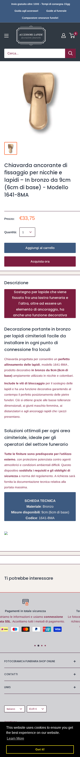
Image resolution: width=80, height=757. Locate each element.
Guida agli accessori (26, 10)
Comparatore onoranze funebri (40, 17)
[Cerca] (70, 53)
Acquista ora (40, 261)
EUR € (33, 708)
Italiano (11, 708)
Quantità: (10, 232)
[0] (72, 35)
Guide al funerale (56, 10)
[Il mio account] (63, 35)
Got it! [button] (40, 749)
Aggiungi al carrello (40, 248)
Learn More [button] (15, 738)
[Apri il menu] (6, 35)
